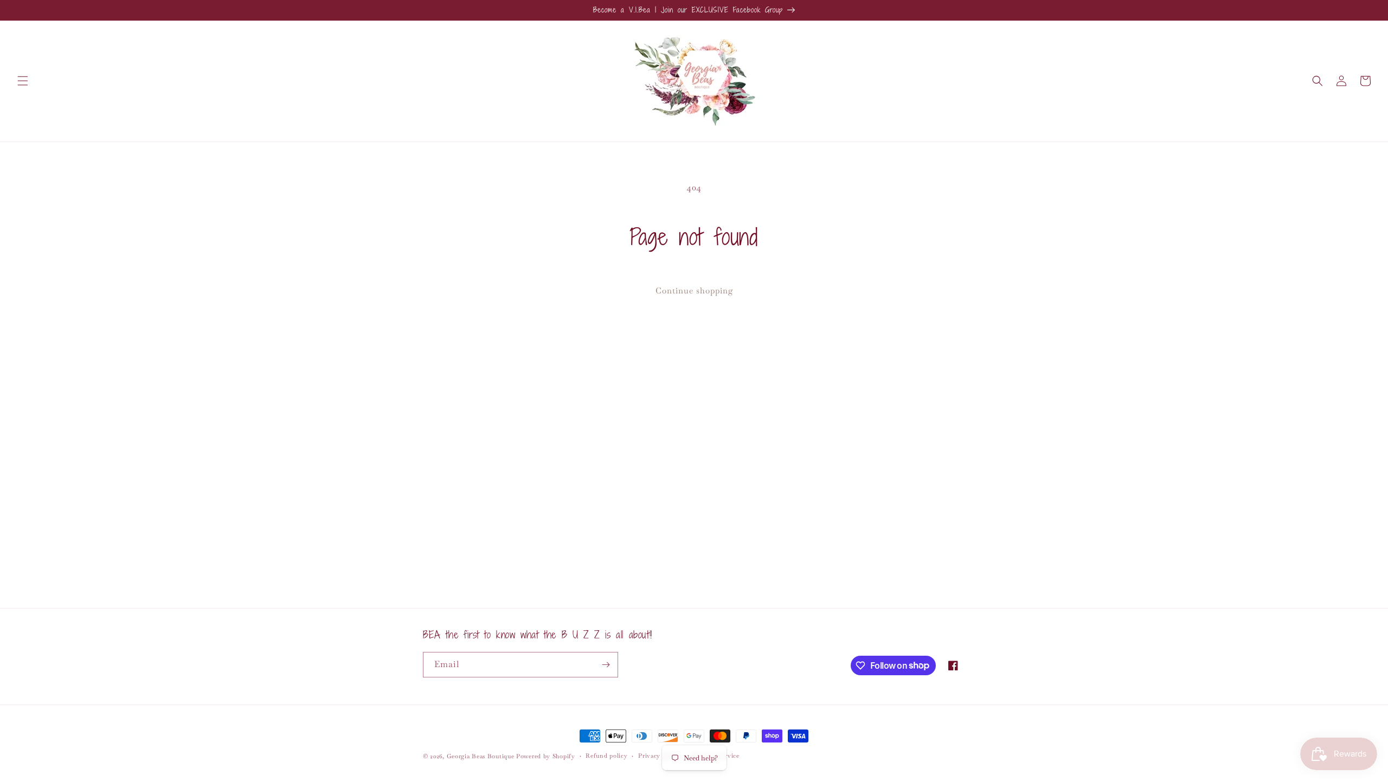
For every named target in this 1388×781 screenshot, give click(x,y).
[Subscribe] (606, 664)
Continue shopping (694, 290)
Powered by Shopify (545, 756)
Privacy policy (659, 755)
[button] (23, 81)
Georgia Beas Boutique (481, 756)
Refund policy (606, 755)
